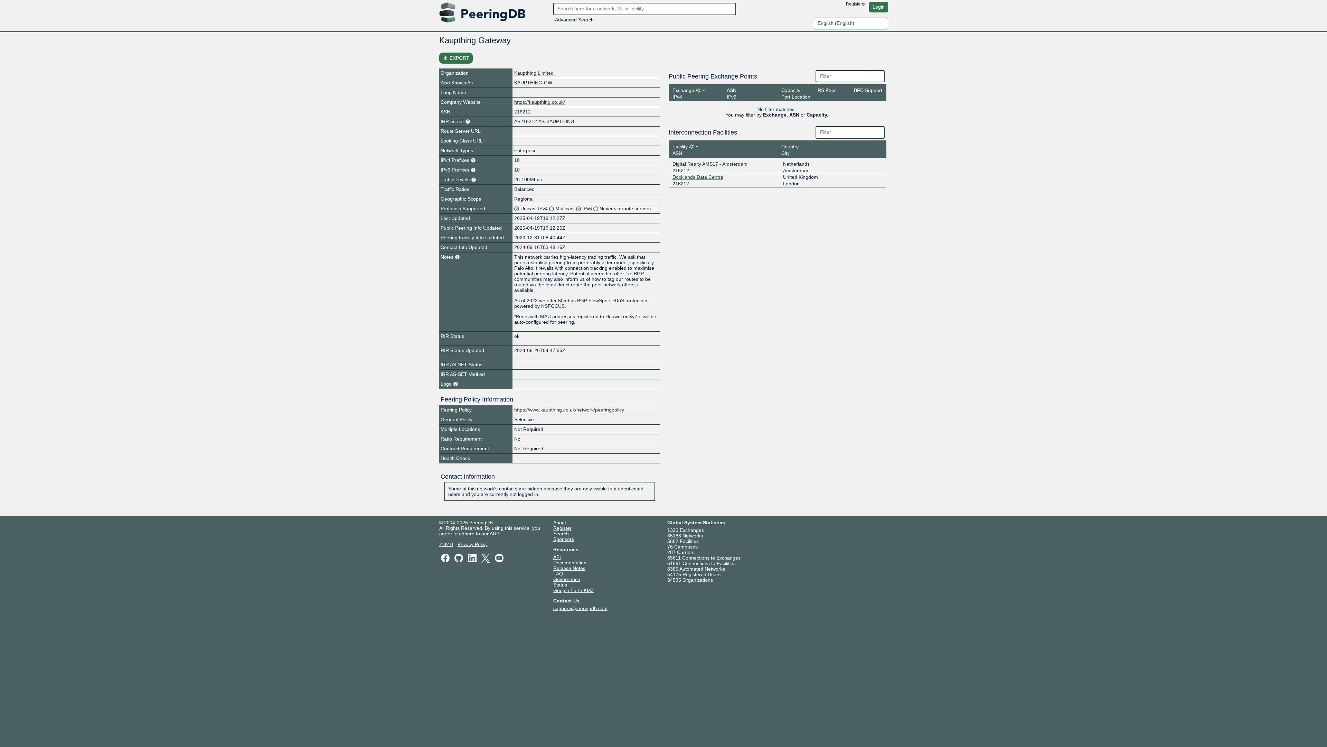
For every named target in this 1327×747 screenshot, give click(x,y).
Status (560, 585)
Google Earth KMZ (573, 590)
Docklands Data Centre (697, 177)
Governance (566, 579)
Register (854, 4)
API (557, 557)
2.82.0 (446, 544)
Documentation (569, 562)
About (559, 522)
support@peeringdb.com (580, 608)
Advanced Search (574, 19)
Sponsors (563, 539)
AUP (494, 533)
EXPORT (456, 58)
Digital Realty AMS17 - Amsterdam (709, 164)
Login (879, 7)
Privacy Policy (473, 544)
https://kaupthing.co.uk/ (539, 102)
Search (561, 533)
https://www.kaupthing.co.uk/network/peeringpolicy (569, 410)
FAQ (558, 574)
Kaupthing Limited (534, 73)
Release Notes (569, 568)
